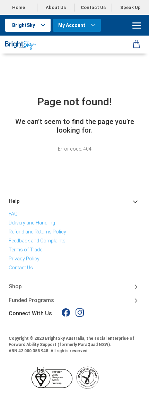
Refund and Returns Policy (37, 231)
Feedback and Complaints (37, 240)
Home (18, 7)
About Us (56, 7)
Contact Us (93, 7)
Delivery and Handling (32, 222)
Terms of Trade (25, 249)
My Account (71, 25)
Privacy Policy (24, 258)
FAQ (13, 214)
